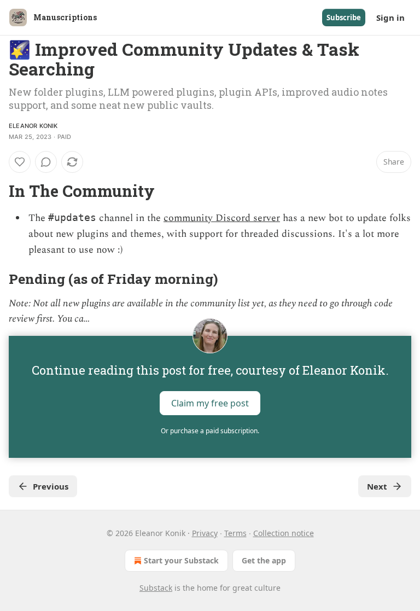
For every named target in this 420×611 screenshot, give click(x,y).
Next (377, 486)
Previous (50, 486)
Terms (235, 533)
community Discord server (222, 218)
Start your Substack (181, 560)
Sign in (390, 17)
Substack (155, 588)
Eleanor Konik (33, 126)
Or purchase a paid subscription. (210, 430)
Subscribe (343, 17)
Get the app (264, 560)
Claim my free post (210, 403)
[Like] (20, 162)
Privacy (205, 533)
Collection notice (283, 533)
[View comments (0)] (46, 162)
